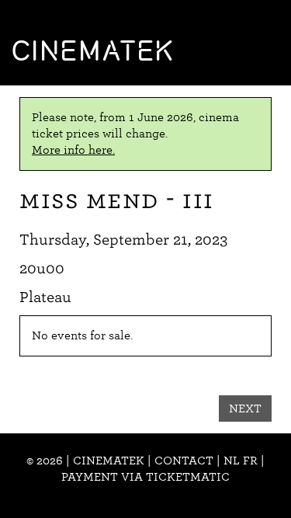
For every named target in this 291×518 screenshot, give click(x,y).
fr (250, 461)
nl (231, 461)
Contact (183, 461)
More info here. (73, 150)
